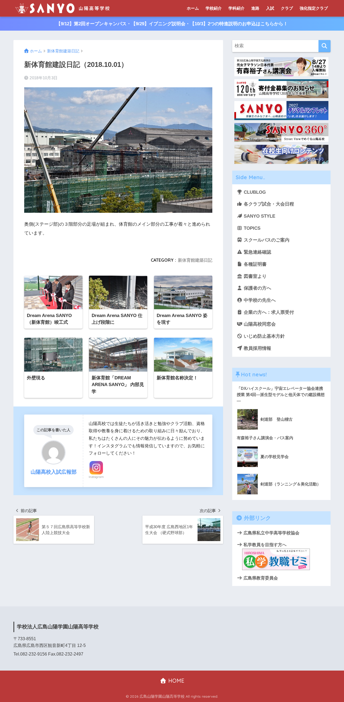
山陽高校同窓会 (259, 324)
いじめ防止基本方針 (263, 336)
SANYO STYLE (258, 216)
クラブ (287, 8)
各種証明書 (254, 264)
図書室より (254, 276)
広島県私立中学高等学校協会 (270, 532)
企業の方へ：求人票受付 (268, 312)
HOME (175, 680)
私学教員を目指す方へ (264, 544)
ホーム (193, 8)
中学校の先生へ (259, 300)
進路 (255, 8)
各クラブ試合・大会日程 (268, 204)
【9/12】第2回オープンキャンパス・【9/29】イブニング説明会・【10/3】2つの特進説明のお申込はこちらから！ (172, 23)
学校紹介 (214, 8)
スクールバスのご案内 (265, 240)
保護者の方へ (256, 288)
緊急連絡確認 (256, 252)
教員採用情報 (256, 348)
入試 (270, 8)
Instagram (96, 477)
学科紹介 (236, 8)
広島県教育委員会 (260, 577)
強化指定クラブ (314, 8)
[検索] (324, 46)
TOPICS (251, 228)
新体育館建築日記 (195, 260)
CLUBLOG (254, 192)
